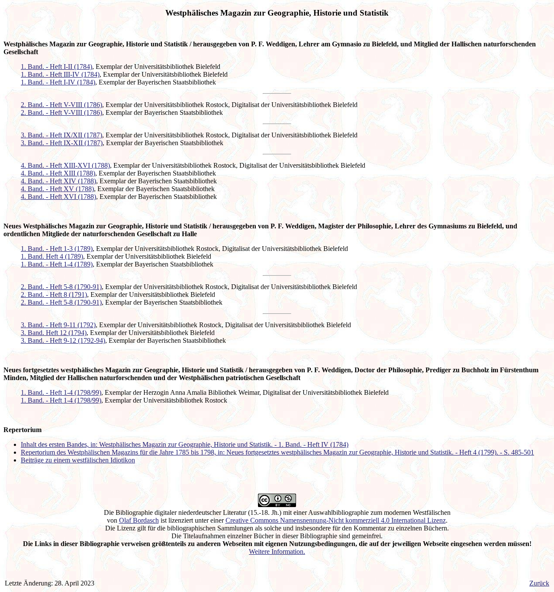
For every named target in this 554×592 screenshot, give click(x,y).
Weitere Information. (277, 551)
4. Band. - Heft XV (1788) (57, 188)
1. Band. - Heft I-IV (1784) (58, 82)
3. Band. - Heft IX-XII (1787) (62, 142)
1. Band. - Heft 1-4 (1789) (57, 264)
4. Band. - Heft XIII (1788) (58, 173)
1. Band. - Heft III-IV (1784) (60, 74)
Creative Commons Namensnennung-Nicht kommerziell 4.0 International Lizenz (335, 520)
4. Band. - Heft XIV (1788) (58, 181)
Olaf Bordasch (139, 520)
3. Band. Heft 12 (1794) (54, 332)
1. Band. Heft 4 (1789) (52, 256)
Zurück (539, 583)
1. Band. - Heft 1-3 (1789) (57, 248)
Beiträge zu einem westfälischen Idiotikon (78, 460)
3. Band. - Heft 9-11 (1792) (58, 325)
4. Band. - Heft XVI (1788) (58, 196)
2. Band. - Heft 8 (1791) (54, 294)
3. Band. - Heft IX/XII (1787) (61, 135)
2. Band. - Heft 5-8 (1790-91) (61, 286)
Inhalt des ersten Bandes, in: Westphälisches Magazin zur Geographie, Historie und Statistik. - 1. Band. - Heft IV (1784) (184, 444)
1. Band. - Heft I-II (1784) (56, 66)
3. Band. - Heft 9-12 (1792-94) (63, 340)
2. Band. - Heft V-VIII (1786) (61, 104)
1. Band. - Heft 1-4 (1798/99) (61, 392)
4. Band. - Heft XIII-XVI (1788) (65, 165)
